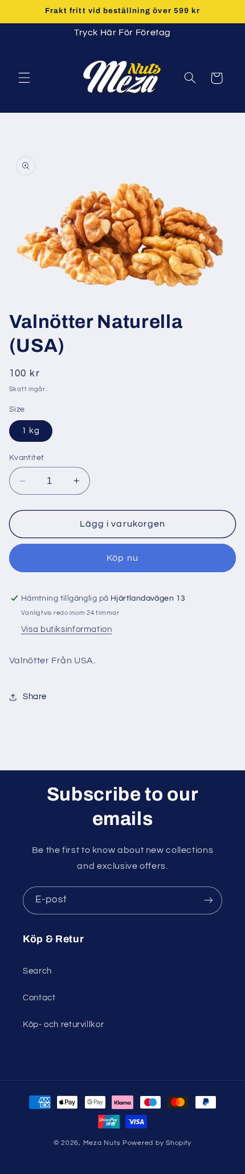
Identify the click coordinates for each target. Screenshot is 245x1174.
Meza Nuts (102, 1143)
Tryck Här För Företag (122, 32)
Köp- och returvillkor (63, 1024)
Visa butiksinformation (66, 629)
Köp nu (122, 558)
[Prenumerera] (208, 900)
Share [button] (35, 696)
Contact (39, 998)
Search (37, 971)
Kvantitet (26, 458)
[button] (24, 78)
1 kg (31, 430)
